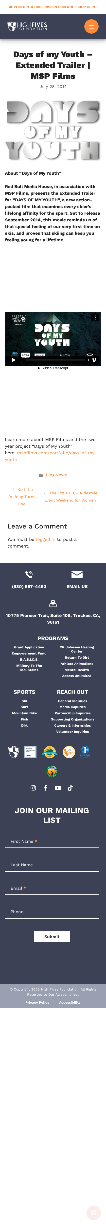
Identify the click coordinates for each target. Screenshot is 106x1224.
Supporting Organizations (72, 719)
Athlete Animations (77, 664)
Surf (24, 707)
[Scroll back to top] (93, 1214)
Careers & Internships (72, 725)
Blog (50, 474)
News (61, 474)
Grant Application (29, 647)
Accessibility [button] (70, 1002)
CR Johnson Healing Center (77, 649)
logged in (45, 539)
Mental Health (77, 670)
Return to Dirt (77, 657)
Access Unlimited (76, 676)
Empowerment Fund (29, 653)
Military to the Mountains (29, 668)
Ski (24, 701)
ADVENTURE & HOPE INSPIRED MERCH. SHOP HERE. (53, 7)
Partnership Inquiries (72, 713)
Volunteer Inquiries (72, 732)
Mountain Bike (24, 713)
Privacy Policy (37, 1002)
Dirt (24, 725)
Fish (24, 719)
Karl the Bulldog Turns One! (22, 496)
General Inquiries (72, 701)
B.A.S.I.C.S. (29, 659)
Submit (51, 936)
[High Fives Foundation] (27, 26)
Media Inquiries (72, 707)
